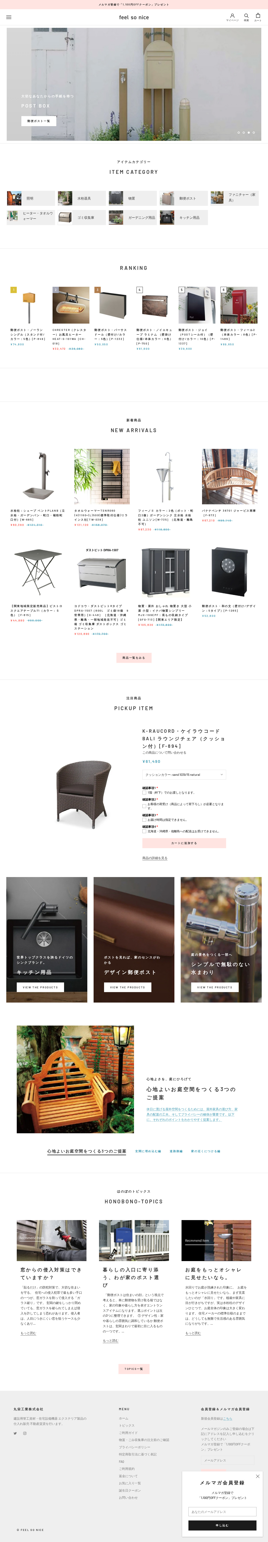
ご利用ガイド (128, 1432)
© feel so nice (30, 1530)
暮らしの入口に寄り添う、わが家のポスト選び (131, 1277)
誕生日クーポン (130, 1490)
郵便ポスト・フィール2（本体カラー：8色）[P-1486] (238, 334)
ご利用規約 (127, 1468)
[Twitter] (15, 1433)
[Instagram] (24, 1433)
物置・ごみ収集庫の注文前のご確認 (144, 1440)
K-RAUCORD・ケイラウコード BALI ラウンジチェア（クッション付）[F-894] (184, 738)
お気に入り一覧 (130, 1483)
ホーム (123, 1418)
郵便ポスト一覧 (38, 121)
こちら (227, 1418)
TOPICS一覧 (134, 1368)
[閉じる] (258, 1476)
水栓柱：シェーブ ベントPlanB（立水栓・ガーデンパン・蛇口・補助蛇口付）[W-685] (37, 515)
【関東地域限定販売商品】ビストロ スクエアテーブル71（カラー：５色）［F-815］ (36, 610)
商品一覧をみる (133, 657)
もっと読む (28, 1333)
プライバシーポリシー (134, 1447)
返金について (128, 1476)
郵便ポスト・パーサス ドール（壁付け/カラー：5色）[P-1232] (110, 334)
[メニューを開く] (8, 17)
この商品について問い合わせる (164, 752)
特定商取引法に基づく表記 (138, 1454)
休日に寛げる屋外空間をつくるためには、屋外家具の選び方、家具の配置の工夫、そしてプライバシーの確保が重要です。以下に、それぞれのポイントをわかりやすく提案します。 (192, 1114)
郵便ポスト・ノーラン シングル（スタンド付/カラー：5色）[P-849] (27, 334)
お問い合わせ (128, 1497)
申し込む (222, 1525)
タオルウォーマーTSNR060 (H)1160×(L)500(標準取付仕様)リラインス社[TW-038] (101, 515)
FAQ (121, 1461)
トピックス (127, 1425)
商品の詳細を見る (155, 858)
